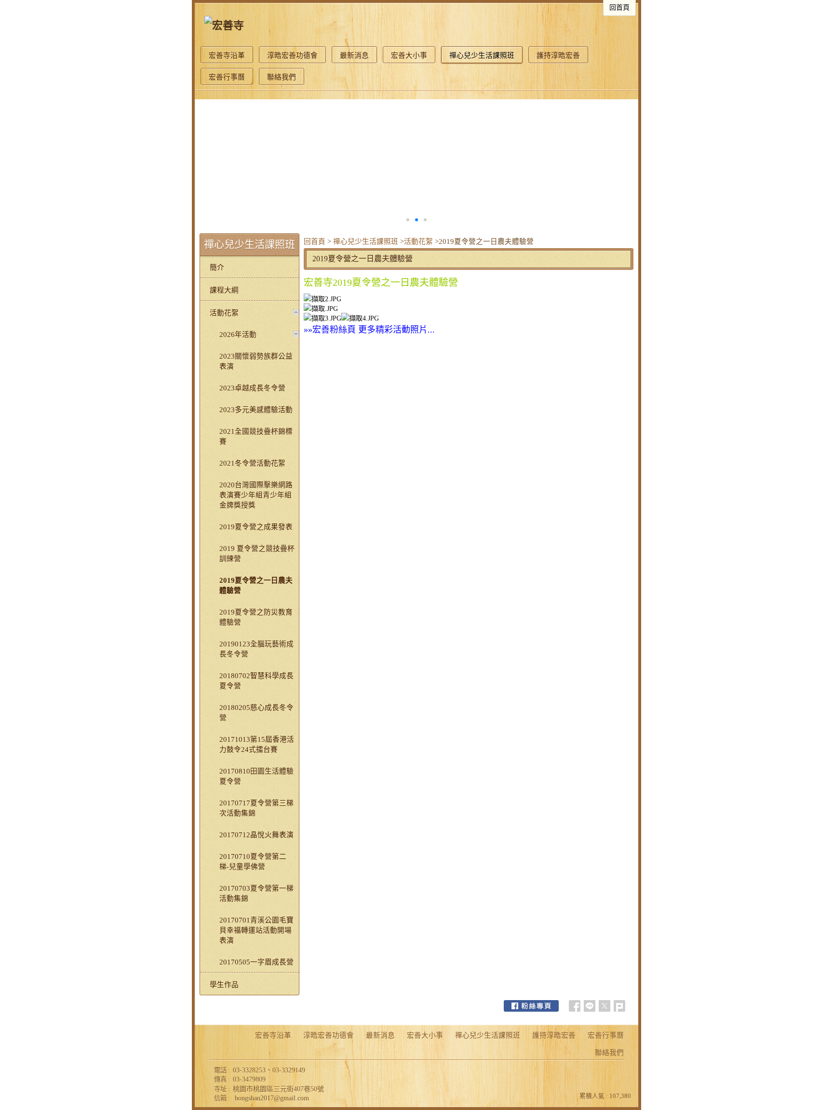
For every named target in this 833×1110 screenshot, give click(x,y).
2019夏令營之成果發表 (256, 527)
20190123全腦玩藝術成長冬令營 (256, 649)
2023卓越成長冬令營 (252, 388)
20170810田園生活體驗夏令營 (256, 776)
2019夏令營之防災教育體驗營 (256, 617)
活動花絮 (418, 241)
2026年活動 (237, 334)
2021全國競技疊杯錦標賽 (256, 436)
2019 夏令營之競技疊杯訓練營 (257, 553)
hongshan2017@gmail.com (272, 1098)
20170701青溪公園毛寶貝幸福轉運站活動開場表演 (256, 930)
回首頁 (314, 241)
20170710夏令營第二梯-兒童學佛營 (252, 861)
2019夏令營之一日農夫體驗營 (256, 585)
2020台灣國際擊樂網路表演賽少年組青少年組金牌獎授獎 (256, 495)
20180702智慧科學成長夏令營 (256, 681)
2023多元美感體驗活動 (256, 410)
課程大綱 (224, 290)
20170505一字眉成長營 (256, 962)
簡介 (217, 267)
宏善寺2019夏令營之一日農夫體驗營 (381, 282)
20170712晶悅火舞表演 (256, 835)
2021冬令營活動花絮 (252, 463)
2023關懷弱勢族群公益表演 (256, 361)
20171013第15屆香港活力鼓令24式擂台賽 (256, 744)
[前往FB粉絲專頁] (531, 1006)
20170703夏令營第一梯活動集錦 (256, 893)
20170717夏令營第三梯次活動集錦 (256, 808)
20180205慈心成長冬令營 (256, 713)
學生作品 (224, 985)
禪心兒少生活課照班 (365, 241)
